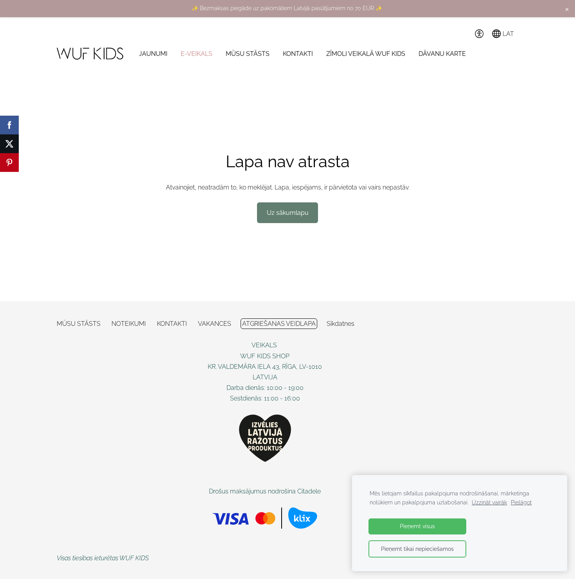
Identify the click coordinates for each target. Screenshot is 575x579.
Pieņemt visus (417, 526)
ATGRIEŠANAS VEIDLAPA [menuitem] (279, 323)
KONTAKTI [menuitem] (298, 53)
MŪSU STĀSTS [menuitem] (248, 53)
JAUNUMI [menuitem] (153, 53)
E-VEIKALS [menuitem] (196, 53)
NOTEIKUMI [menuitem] (128, 323)
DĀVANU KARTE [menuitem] (442, 53)
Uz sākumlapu (288, 212)
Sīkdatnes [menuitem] (340, 323)
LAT (507, 34)
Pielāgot (521, 502)
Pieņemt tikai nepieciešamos (417, 548)
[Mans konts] (462, 34)
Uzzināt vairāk (489, 502)
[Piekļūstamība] (479, 34)
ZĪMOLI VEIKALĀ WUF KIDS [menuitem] (365, 53)
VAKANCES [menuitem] (214, 323)
